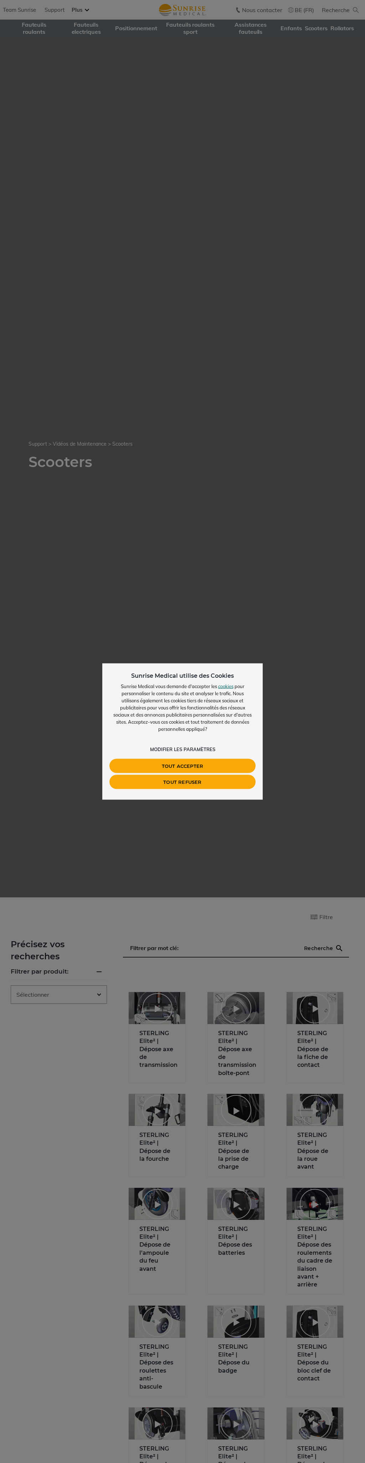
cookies (225, 686)
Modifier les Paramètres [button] (182, 749)
